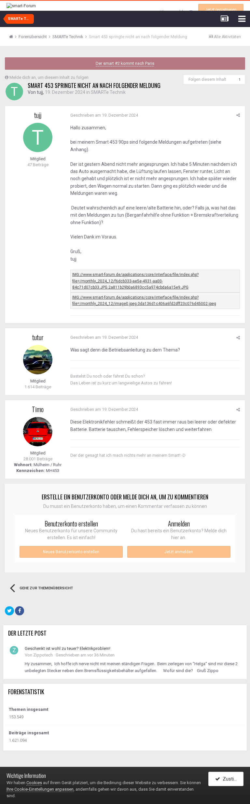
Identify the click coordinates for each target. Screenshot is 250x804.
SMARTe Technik (108, 92)
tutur (38, 337)
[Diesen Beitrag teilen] (238, 115)
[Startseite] (13, 36)
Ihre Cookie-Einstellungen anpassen (40, 789)
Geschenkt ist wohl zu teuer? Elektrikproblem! (67, 648)
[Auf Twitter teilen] (9, 610)
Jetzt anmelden (178, 552)
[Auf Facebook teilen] (19, 610)
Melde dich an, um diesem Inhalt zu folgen (49, 77)
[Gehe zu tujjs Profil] (14, 91)
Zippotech (43, 655)
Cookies (34, 782)
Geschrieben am (104, 115)
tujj (40, 92)
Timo (38, 409)
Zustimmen (231, 779)
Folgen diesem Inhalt (207, 79)
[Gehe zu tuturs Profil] (37, 359)
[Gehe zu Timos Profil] (37, 431)
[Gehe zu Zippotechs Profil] (14, 650)
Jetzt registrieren (221, 9)
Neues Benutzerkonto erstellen (71, 552)
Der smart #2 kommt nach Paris (125, 63)
